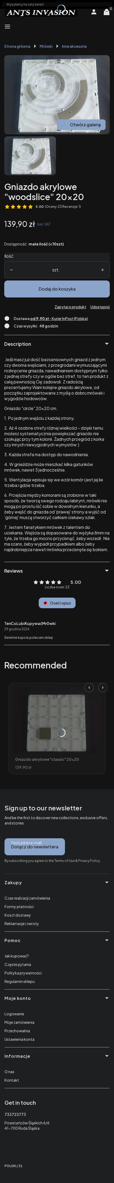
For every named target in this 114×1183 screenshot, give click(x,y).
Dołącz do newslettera (34, 846)
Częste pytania (18, 964)
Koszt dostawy (18, 915)
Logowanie (14, 1013)
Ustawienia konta (19, 1039)
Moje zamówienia (19, 1022)
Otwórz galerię (85, 124)
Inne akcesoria (74, 46)
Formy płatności (19, 906)
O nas (9, 1071)
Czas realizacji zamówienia (27, 898)
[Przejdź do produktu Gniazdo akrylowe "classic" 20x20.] (57, 720)
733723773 (15, 1114)
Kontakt (12, 1080)
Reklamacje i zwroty (22, 923)
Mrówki (46, 46)
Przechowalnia (17, 1030)
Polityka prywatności (23, 972)
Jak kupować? (17, 955)
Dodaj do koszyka (57, 289)
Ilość (9, 256)
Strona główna (17, 46)
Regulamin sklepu (20, 981)
